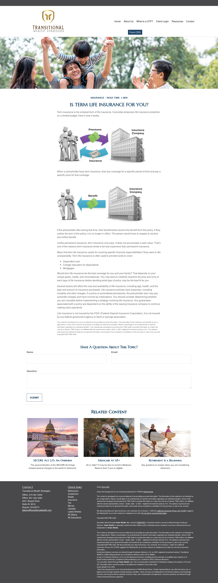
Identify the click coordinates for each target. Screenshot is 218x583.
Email (114, 352)
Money (71, 505)
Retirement (73, 490)
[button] (128, 21)
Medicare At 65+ (109, 460)
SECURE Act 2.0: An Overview (53, 460)
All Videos (72, 514)
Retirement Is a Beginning (165, 460)
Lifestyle (72, 508)
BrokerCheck (148, 491)
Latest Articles (74, 511)
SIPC (144, 522)
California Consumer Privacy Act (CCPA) (171, 510)
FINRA (139, 522)
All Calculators (74, 517)
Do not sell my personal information (154, 513)
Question (32, 371)
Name (30, 352)
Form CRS (135, 32)
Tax (69, 502)
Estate (71, 496)
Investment (73, 493)
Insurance (72, 499)
